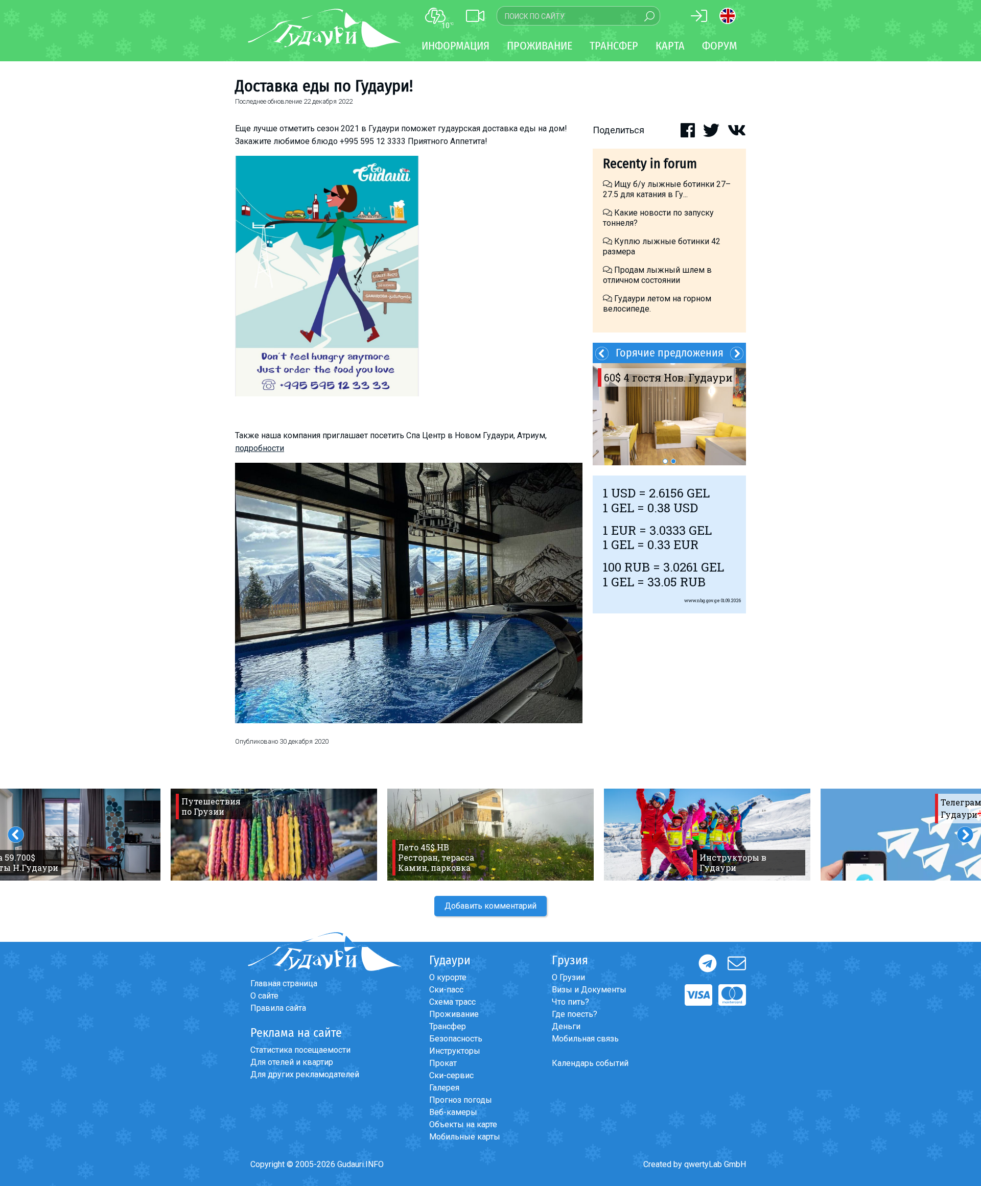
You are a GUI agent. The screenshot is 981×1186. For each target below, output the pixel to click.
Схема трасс (452, 1002)
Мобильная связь (585, 1038)
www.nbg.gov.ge (702, 600)
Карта (670, 46)
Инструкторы (454, 1051)
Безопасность (455, 1038)
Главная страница (283, 983)
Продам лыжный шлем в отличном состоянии (657, 275)
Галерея (444, 1088)
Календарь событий (590, 1063)
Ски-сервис (451, 1075)
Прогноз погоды (460, 1100)
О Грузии (568, 977)
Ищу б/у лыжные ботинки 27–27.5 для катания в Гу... (667, 189)
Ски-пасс (446, 989)
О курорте (447, 977)
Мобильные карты (464, 1137)
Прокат (443, 1063)
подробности (259, 448)
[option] (669, 414)
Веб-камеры (453, 1112)
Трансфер (447, 1026)
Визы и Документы (589, 989)
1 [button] (665, 461)
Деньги (566, 1026)
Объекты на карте (463, 1124)
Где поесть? (574, 1014)
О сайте (264, 996)
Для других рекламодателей (304, 1074)
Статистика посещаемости (300, 1050)
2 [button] (673, 461)
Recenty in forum (650, 164)
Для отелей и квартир (291, 1062)
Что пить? (570, 1002)
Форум (719, 46)
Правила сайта (278, 1008)
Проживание (454, 1014)
